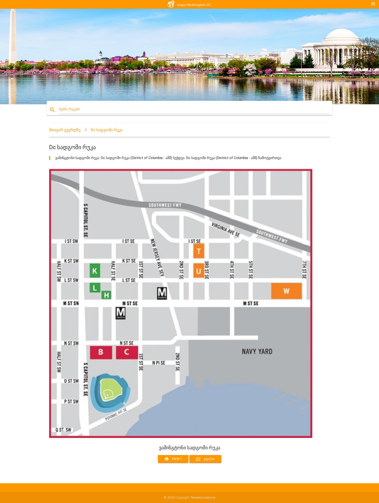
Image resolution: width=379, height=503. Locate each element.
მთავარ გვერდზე (64, 130)
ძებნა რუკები (69, 109)
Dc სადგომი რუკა (107, 130)
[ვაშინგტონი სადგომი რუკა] (180, 437)
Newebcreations (203, 497)
